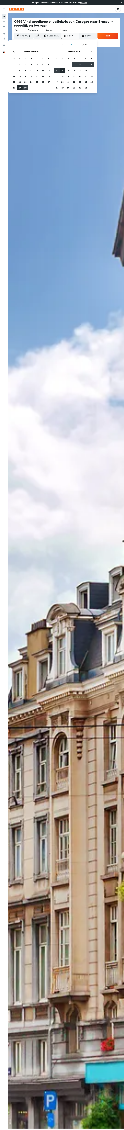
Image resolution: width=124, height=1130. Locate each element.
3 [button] (31, 64)
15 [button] (20, 76)
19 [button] (43, 76)
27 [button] (49, 82)
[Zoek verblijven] (4, 21)
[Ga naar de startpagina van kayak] (16, 9)
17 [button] (31, 76)
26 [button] (43, 82)
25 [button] (37, 82)
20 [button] (48, 76)
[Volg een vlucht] (4, 38)
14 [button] (14, 76)
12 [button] (43, 70)
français (83, 3)
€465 (18, 21)
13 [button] (49, 70)
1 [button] (19, 64)
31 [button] (86, 88)
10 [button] (31, 70)
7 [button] (13, 70)
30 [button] (25, 88)
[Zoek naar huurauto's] (4, 26)
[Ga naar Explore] (4, 33)
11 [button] (37, 70)
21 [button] (14, 82)
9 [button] (25, 70)
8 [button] (19, 70)
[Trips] (4, 45)
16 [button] (25, 76)
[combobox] (51, 30)
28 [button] (14, 88)
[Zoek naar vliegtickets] (4, 16)
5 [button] (42, 64)
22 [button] (20, 82)
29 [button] (20, 88)
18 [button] (37, 76)
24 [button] (31, 82)
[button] (121, 2)
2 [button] (25, 64)
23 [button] (25, 82)
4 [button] (37, 64)
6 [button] (48, 64)
